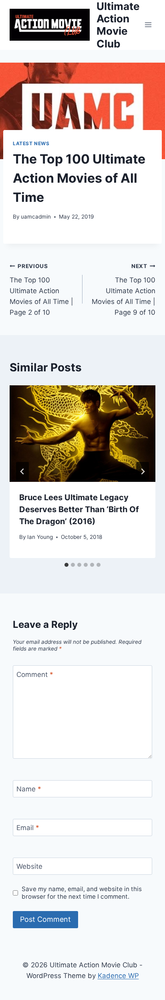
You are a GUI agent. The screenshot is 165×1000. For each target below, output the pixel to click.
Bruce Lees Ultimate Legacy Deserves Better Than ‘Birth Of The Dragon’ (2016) (79, 509)
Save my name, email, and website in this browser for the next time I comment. (82, 893)
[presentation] (82, 433)
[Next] (142, 471)
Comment (34, 674)
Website (29, 866)
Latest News (31, 143)
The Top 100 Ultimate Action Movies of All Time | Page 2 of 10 (41, 289)
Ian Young (40, 537)
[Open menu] (148, 25)
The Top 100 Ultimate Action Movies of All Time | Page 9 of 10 (123, 289)
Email (27, 828)
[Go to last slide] (22, 471)
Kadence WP (118, 976)
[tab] (66, 565)
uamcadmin (36, 216)
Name (28, 789)
